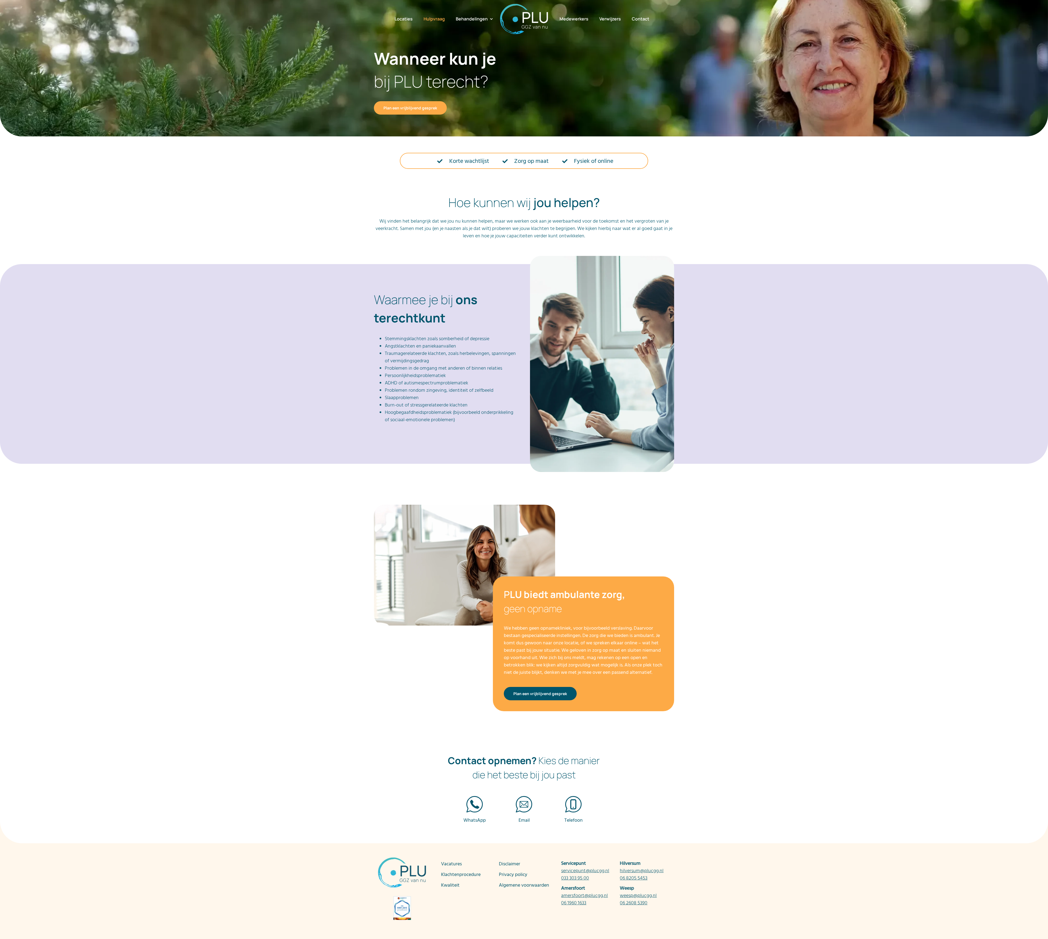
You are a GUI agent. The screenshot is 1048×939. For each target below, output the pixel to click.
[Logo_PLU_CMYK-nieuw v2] (402, 859)
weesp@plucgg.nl (638, 895)
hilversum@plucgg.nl (641, 870)
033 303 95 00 (575, 878)
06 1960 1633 (573, 902)
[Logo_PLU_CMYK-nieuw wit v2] (524, 5)
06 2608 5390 (633, 902)
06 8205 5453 (633, 878)
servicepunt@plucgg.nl (585, 870)
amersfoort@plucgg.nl (584, 895)
